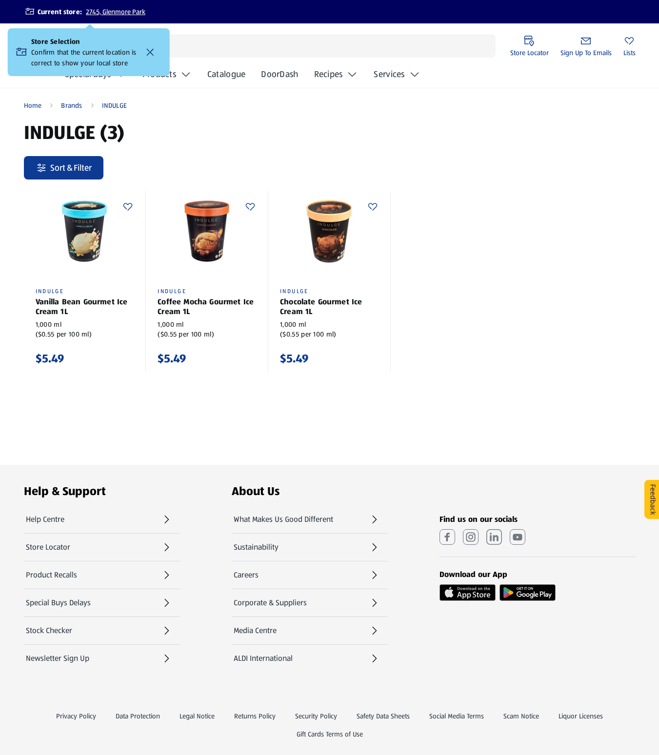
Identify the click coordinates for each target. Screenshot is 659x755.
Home (33, 105)
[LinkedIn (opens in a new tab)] (494, 537)
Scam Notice (521, 716)
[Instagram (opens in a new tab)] (471, 537)
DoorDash (279, 77)
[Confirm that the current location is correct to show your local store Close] (150, 52)
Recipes (328, 74)
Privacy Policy (76, 716)
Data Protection (138, 716)
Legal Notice (197, 716)
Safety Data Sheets (383, 716)
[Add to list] (128, 207)
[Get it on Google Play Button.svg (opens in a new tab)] (527, 592)
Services (389, 74)
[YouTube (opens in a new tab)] (517, 537)
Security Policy (316, 716)
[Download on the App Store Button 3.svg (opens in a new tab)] (467, 592)
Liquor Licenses (581, 716)
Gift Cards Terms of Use (330, 734)
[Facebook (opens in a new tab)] (447, 537)
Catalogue (226, 77)
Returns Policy (255, 716)
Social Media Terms (456, 716)
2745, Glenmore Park (115, 11)
